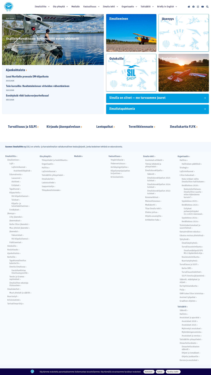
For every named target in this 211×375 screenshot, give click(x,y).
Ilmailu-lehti (148, 156)
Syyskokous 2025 (189, 201)
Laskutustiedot (48, 183)
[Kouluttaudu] (183, 73)
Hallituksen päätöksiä (191, 164)
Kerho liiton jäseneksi (18, 224)
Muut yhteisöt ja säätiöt (19, 293)
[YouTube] (202, 7)
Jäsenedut (13, 232)
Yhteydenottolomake (51, 190)
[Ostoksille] (131, 73)
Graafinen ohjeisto (187, 301)
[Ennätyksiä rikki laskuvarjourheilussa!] (51, 98)
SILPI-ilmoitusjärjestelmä (193, 276)
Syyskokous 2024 (189, 218)
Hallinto (183, 314)
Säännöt (150, 174)
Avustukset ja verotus (191, 336)
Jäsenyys (11, 213)
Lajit (11, 164)
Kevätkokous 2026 (190, 186)
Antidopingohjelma (119, 167)
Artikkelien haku (152, 220)
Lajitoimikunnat (18, 167)
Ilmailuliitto (10, 156)
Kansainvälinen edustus (190, 232)
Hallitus (45, 168)
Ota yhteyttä (45, 156)
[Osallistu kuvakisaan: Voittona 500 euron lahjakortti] (53, 39)
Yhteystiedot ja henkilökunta (54, 160)
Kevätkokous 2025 (190, 205)
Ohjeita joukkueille (190, 357)
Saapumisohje (48, 186)
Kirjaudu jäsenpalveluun (63, 127)
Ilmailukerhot (13, 289)
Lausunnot (16, 178)
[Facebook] (193, 7)
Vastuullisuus (114, 156)
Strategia (184, 168)
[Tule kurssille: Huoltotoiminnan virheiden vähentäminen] (51, 88)
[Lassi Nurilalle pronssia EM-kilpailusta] (51, 79)
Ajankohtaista (16, 70)
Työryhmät (184, 239)
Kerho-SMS (186, 268)
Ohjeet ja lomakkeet (190, 353)
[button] (207, 7)
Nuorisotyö (12, 297)
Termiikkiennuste (141, 127)
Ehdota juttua (151, 212)
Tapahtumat (14, 189)
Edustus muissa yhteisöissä (191, 236)
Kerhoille (11, 257)
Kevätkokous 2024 (190, 222)
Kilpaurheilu (14, 193)
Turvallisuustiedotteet (191, 272)
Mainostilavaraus (152, 201)
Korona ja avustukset (189, 360)
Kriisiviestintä (13, 300)
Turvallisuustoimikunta (192, 247)
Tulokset (15, 200)
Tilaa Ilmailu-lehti (153, 209)
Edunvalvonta (15, 175)
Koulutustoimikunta (190, 257)
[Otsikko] (189, 7)
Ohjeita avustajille (153, 216)
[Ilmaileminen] (131, 33)
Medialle (78, 156)
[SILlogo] (9, 6)
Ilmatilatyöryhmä (189, 243)
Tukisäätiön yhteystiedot (52, 175)
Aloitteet (15, 182)
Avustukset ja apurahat (189, 318)
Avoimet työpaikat (187, 297)
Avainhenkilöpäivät (22, 171)
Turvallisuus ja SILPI (22, 127)
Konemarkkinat (151, 197)
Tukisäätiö (182, 307)
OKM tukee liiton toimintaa (191, 294)
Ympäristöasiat (117, 160)
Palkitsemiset (15, 243)
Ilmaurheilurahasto (188, 343)
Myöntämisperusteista (191, 332)
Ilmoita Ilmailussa (17, 267)
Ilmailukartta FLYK (183, 127)
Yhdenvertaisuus (118, 164)
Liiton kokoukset (187, 175)
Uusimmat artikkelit (153, 160)
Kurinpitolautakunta (188, 286)
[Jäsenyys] (183, 33)
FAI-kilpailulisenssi (19, 196)
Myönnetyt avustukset (191, 329)
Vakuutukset (16, 235)
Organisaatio (47, 164)
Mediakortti (150, 205)
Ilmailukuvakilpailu (153, 170)
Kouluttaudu (12, 250)
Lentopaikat (104, 127)
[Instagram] (198, 7)
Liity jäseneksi (15, 217)
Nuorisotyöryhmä (189, 261)
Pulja (182, 290)
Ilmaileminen (13, 160)
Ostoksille (11, 246)
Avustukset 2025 (189, 325)
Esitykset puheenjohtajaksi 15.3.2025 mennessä (193, 211)
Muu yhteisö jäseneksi (18, 228)
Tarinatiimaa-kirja (15, 304)
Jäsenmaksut (14, 221)
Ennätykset (14, 210)
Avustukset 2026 (189, 321)
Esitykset (15, 185)
